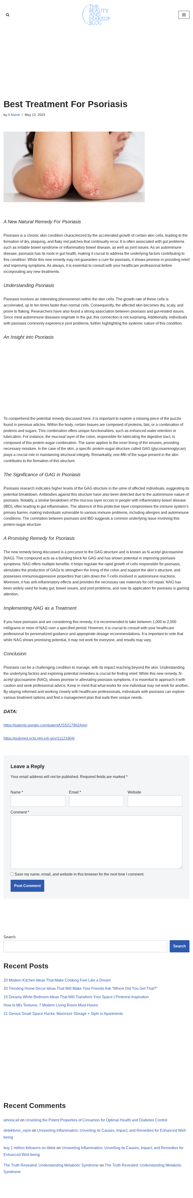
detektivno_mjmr (17, 1130)
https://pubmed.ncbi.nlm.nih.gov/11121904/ (39, 738)
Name (17, 792)
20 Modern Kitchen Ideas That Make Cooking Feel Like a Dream (57, 980)
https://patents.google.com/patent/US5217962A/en (45, 725)
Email (75, 792)
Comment (20, 812)
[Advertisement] (96, 64)
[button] (7, 14)
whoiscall (11, 1120)
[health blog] (96, 14)
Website (134, 792)
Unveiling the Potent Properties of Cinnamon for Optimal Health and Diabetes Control (96, 1120)
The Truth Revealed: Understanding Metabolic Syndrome (51, 1165)
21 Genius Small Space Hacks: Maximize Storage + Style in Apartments (63, 1014)
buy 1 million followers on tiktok (30, 1148)
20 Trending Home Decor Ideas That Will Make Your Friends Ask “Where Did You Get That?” (80, 988)
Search (10, 937)
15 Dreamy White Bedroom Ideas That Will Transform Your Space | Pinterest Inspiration (76, 997)
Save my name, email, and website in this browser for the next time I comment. (79, 874)
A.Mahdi (14, 115)
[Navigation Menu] (183, 15)
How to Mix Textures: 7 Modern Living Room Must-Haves (51, 1005)
